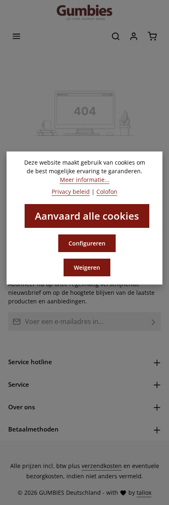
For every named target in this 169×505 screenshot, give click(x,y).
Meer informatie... (85, 180)
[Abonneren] (153, 321)
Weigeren (87, 267)
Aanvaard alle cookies (87, 216)
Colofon (106, 191)
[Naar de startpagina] (84, 12)
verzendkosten (102, 466)
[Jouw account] (134, 36)
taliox (144, 492)
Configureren (87, 243)
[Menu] (16, 36)
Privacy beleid (71, 191)
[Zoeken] (115, 36)
